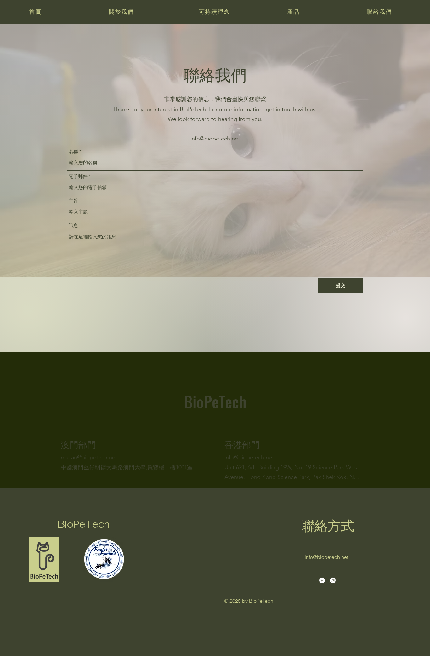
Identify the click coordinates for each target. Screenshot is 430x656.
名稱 (73, 151)
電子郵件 (78, 176)
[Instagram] (332, 580)
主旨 (73, 200)
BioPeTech (84, 524)
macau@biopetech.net (89, 457)
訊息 (73, 225)
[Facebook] (322, 580)
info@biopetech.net (215, 138)
